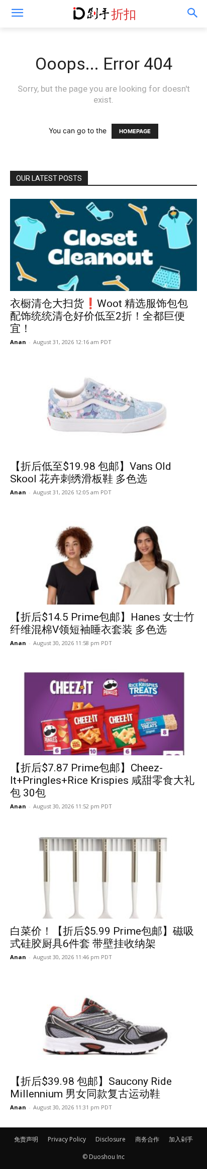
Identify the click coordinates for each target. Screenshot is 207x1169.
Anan (18, 342)
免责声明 (26, 1139)
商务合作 (147, 1139)
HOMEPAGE (135, 131)
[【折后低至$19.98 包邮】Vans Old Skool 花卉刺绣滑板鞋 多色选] (103, 408)
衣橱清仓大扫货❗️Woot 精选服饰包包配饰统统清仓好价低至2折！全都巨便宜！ (99, 316)
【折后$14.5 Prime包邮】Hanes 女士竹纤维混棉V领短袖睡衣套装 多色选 (102, 623)
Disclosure (110, 1139)
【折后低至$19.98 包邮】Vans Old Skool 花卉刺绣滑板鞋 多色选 (90, 472)
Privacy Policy (67, 1139)
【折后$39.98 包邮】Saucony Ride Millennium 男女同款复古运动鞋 (91, 1087)
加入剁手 (181, 1139)
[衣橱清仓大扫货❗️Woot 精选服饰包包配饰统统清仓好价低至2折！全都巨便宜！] (103, 245)
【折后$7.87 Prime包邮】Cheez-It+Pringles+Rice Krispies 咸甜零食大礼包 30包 (102, 780)
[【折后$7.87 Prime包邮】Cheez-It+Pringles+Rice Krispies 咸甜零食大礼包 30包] (103, 709)
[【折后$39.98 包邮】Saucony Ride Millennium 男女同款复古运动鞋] (103, 1023)
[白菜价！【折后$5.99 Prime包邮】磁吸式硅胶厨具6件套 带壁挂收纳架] (103, 872)
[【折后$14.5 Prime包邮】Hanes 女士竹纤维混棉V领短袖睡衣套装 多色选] (103, 558)
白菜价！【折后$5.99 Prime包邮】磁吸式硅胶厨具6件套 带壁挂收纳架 (102, 937)
